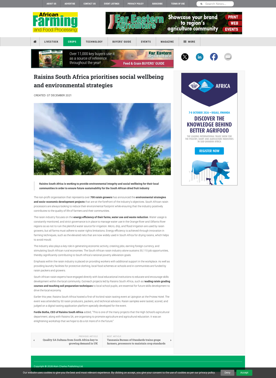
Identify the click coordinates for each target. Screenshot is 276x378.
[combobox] (215, 3)
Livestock (51, 41)
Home (35, 41)
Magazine (167, 41)
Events (146, 41)
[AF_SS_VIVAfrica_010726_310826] (209, 129)
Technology (94, 41)
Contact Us (90, 3)
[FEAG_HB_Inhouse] (102, 58)
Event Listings (111, 3)
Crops (72, 41)
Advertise (70, 3)
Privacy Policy (136, 3)
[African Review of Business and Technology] (56, 22)
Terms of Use (178, 3)
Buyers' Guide (121, 41)
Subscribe (157, 3)
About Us (51, 3)
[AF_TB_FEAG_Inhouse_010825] (173, 23)
